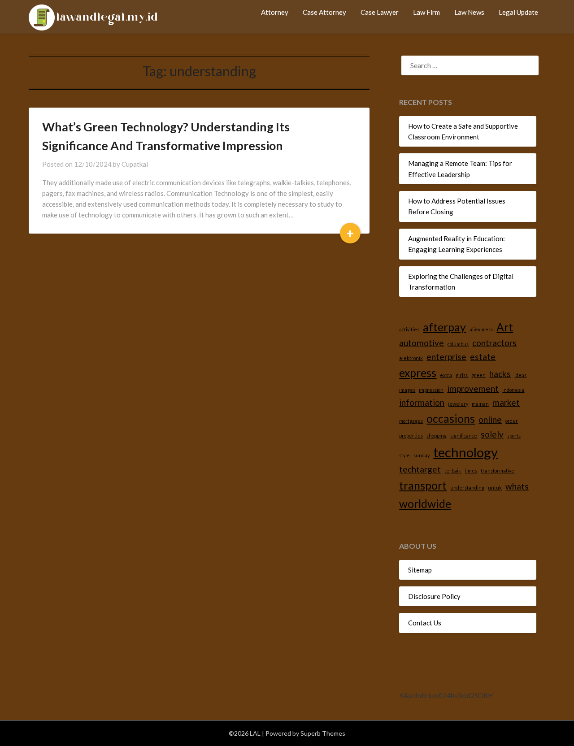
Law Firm (426, 12)
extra (446, 375)
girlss (462, 375)
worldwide (425, 503)
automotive (421, 343)
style (404, 455)
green (478, 375)
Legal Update (518, 12)
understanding (467, 487)
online (490, 419)
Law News (469, 12)
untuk (495, 487)
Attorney (274, 12)
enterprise (446, 356)
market (506, 402)
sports (514, 435)
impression (431, 390)
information (421, 402)
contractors (494, 343)
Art (504, 327)
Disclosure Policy (434, 596)
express (417, 372)
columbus (458, 344)
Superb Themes (322, 733)
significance (463, 435)
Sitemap (420, 570)
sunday (421, 455)
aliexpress (481, 329)
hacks (500, 374)
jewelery (458, 404)
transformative (497, 470)
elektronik (411, 358)
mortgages (411, 421)
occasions (450, 418)
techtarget (420, 469)
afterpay (444, 327)
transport (423, 485)
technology (465, 452)
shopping (436, 435)
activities (409, 329)
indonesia (513, 390)
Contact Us (424, 623)
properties (411, 435)
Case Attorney (324, 12)
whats (517, 486)
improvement (473, 388)
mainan (480, 404)
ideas (520, 375)
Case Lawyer (380, 12)
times (471, 470)
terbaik (452, 470)
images (407, 390)
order (511, 421)
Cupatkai (135, 164)
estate (483, 356)
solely (492, 434)
